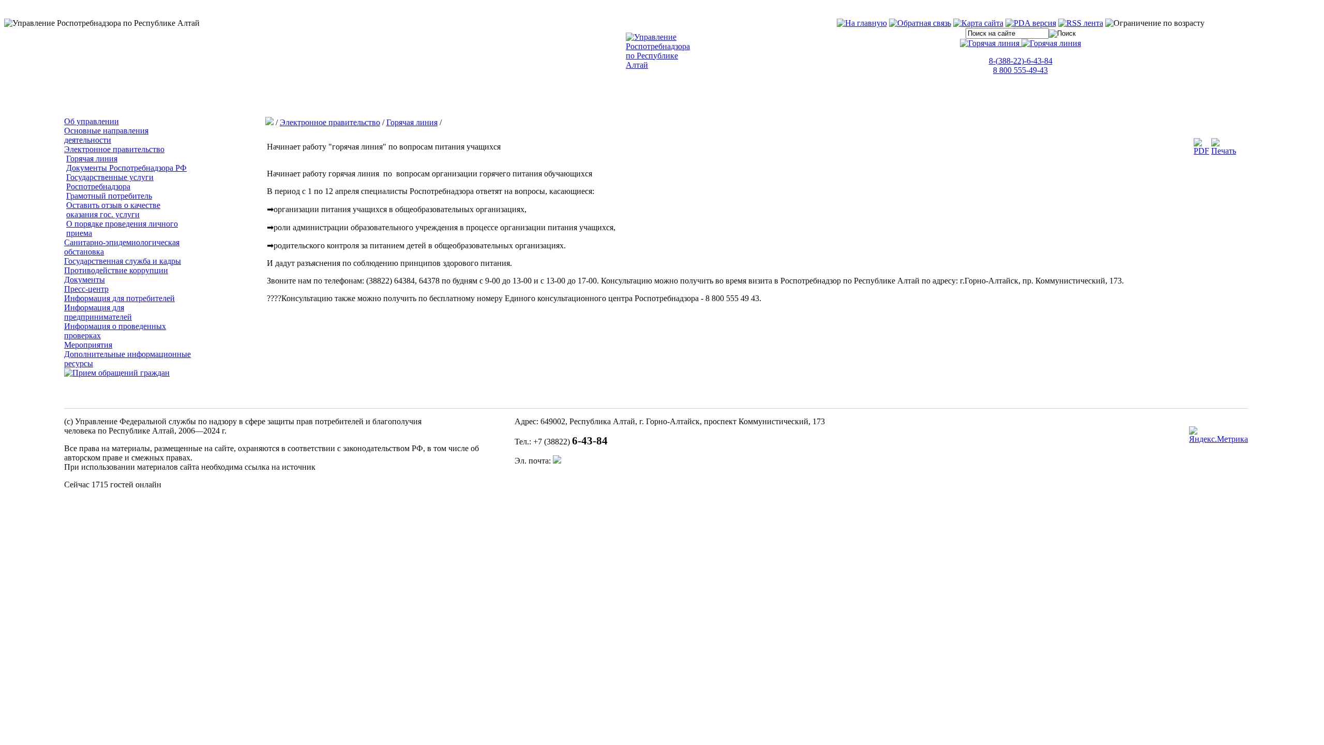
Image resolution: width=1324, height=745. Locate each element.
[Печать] (1223, 150)
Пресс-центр (86, 289)
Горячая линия (91, 158)
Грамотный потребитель (109, 195)
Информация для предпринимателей (98, 312)
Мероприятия (88, 344)
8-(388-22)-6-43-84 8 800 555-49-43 (1020, 65)
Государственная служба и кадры (122, 261)
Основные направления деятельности (106, 135)
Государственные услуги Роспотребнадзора (110, 182)
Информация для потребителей (119, 298)
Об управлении (91, 121)
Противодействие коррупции (116, 270)
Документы (84, 279)
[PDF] (1201, 150)
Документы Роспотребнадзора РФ (126, 167)
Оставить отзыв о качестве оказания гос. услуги (113, 210)
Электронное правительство (114, 149)
